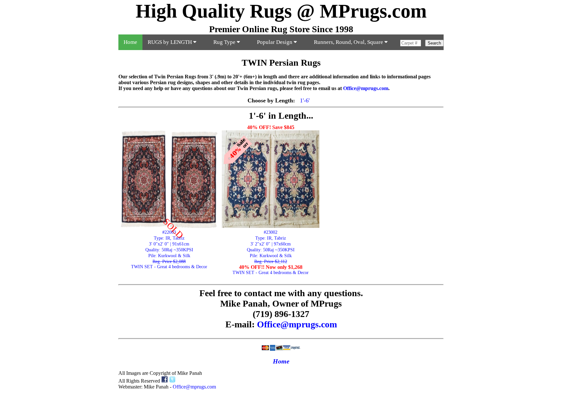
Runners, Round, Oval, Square (349, 42)
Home (130, 42)
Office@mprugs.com (365, 88)
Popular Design (275, 42)
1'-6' (305, 100)
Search (434, 43)
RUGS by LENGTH (170, 42)
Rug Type (225, 42)
